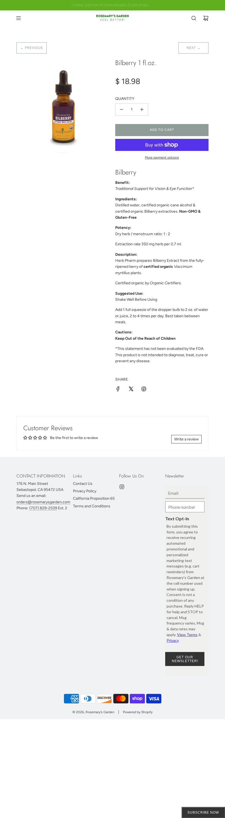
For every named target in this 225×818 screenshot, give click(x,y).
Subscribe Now (203, 812)
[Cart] (206, 18)
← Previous (31, 48)
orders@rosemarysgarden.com (43, 502)
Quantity (124, 98)
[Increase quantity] (142, 109)
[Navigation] (18, 18)
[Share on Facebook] (118, 390)
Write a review (186, 439)
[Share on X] (131, 390)
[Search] (194, 18)
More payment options (162, 157)
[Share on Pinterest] (144, 390)
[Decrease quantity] (122, 109)
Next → (194, 48)
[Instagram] (122, 487)
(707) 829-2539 (43, 508)
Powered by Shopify (138, 712)
